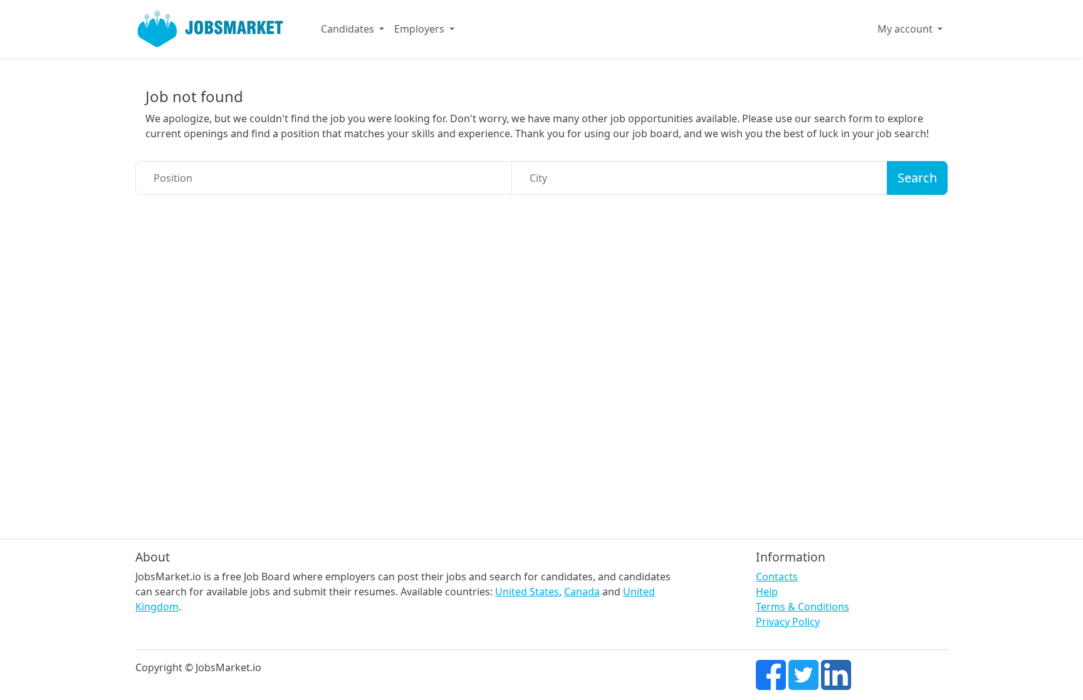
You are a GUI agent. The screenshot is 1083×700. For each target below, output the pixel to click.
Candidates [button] (349, 29)
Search (917, 177)
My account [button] (906, 29)
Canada (582, 591)
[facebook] (771, 674)
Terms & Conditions (802, 607)
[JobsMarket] (210, 29)
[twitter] (803, 674)
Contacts (777, 576)
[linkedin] (836, 674)
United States (527, 591)
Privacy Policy (788, 622)
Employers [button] (420, 29)
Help (767, 591)
